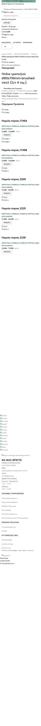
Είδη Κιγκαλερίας (31, 93)
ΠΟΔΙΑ (33, 54)
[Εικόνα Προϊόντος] (5, 112)
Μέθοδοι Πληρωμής (9, 506)
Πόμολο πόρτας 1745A (14, 121)
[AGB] (19, 432)
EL (5, 46)
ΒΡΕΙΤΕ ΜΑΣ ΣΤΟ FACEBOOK (13, 4)
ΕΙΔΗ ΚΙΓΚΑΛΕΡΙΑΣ (21, 54)
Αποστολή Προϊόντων (9, 514)
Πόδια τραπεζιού (12, 96)
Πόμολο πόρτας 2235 (14, 237)
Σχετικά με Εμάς (7, 544)
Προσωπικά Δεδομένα (10, 502)
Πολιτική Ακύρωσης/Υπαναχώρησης (15, 518)
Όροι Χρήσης (6, 510)
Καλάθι (4, 531)
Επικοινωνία (6, 548)
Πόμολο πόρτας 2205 (14, 179)
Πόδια (4, 96)
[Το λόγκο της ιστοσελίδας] (8, 12)
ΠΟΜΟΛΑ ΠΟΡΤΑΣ (27, 126)
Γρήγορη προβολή (10, 116)
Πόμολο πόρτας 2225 (14, 208)
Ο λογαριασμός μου (9, 527)
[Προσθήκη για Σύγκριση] (4, 116)
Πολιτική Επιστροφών (9, 498)
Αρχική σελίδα (7, 54)
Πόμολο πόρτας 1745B (14, 150)
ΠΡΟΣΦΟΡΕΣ (7, 540)
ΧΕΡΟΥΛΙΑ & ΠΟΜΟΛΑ (10, 126)
